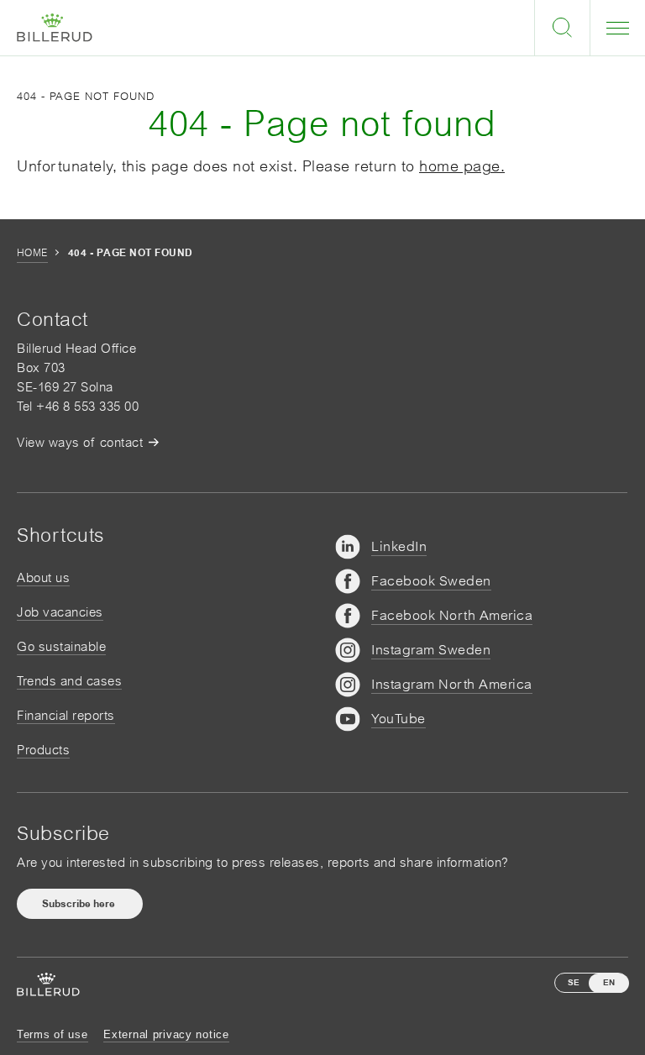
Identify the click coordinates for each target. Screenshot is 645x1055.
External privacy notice (166, 1034)
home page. (462, 166)
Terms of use (52, 1034)
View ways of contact (80, 442)
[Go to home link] (54, 28)
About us (43, 577)
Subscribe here (80, 904)
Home (32, 253)
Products (43, 750)
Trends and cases (69, 681)
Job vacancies (60, 612)
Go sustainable (61, 646)
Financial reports (66, 715)
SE (573, 982)
